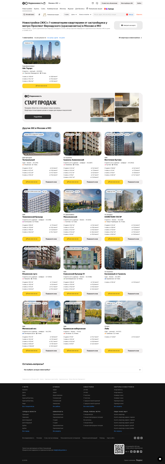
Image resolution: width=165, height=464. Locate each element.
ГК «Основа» (109, 214)
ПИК (106, 157)
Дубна (24, 425)
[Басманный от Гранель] (124, 258)
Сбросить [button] (139, 14)
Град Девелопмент (28, 66)
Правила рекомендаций (89, 438)
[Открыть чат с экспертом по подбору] (160, 459)
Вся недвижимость (28, 438)
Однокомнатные (58, 414)
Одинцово (25, 414)
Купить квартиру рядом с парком (124, 417)
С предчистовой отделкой (91, 401)
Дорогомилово (57, 395)
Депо (24, 392)
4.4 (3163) (131, 163)
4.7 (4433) (49, 277)
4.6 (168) (120, 220)
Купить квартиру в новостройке (124, 428)
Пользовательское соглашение (70, 438)
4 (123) (79, 331)
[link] (139, 3)
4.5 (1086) (89, 277)
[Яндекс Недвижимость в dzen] (138, 438)
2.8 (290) (39, 71)
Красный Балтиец (27, 398)
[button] (97, 3)
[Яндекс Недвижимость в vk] (135, 438)
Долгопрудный (27, 420)
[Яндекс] (139, 460)
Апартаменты (118, 389)
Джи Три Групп (27, 157)
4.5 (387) (117, 277)
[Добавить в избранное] (57, 43)
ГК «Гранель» (67, 157)
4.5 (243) (35, 163)
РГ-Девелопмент (68, 214)
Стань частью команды (51, 438)
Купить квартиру (119, 414)
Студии (55, 420)
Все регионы (87, 420)
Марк (24, 403)
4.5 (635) (88, 220)
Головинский (57, 398)
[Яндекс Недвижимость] (34, 3)
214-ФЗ (85, 389)
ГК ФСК (107, 326)
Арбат (55, 389)
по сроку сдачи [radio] (52, 38)
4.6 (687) (89, 163)
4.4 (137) (118, 331)
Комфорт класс (118, 395)
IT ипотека (86, 395)
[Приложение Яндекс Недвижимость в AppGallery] (138, 451)
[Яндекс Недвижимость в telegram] (141, 438)
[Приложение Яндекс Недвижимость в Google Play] (134, 451)
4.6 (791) (48, 331)
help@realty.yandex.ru (60, 450)
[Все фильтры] (39, 14)
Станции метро (88, 414)
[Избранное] (93, 3)
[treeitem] (27, 8)
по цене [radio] (62, 38)
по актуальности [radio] (40, 38)
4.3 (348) (48, 220)
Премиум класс (119, 401)
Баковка (24, 389)
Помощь (102, 438)
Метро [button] (131, 14)
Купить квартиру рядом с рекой (124, 422)
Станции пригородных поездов (93, 417)
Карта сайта (110, 438)
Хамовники (56, 403)
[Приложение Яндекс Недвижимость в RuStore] (141, 451)
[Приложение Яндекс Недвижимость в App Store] (131, 451)
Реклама (39, 438)
